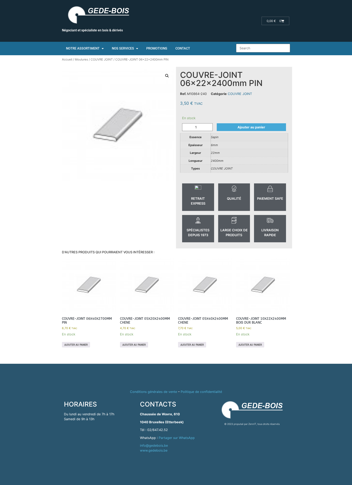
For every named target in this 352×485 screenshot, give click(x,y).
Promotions (156, 48)
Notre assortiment (83, 48)
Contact (182, 48)
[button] (167, 75)
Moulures (81, 59)
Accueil (67, 59)
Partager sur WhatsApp (177, 438)
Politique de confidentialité (201, 392)
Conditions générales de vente (153, 392)
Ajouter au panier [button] (76, 344)
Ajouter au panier (251, 127)
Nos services (123, 48)
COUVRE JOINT (102, 59)
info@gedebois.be (154, 445)
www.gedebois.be (153, 450)
